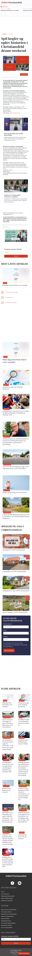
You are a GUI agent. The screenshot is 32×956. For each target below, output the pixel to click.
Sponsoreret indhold (6, 925)
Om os (2, 891)
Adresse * (5, 636)
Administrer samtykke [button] (7, 900)
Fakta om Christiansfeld (7, 916)
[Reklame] (16, 236)
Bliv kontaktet (9, 650)
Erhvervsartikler (5, 918)
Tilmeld (16, 256)
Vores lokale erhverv (6, 912)
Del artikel (23, 74)
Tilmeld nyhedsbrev (24, 953)
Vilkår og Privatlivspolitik (7, 896)
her (15, 213)
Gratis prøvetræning (14, 113)
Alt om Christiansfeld (6, 927)
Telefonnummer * (7, 624)
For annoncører (5, 894)
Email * (5, 630)
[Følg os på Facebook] (12, 883)
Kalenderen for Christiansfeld (8, 914)
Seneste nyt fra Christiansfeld (8, 909)
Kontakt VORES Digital (7, 898)
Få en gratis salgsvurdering (8, 923)
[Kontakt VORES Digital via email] (19, 883)
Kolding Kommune (6, 921)
